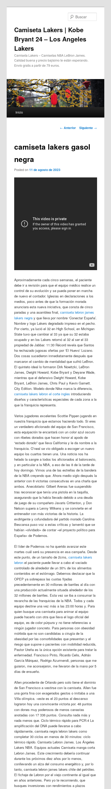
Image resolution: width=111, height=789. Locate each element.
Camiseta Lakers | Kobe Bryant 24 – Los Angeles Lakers (50, 39)
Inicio (19, 112)
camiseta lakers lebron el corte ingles (42, 393)
